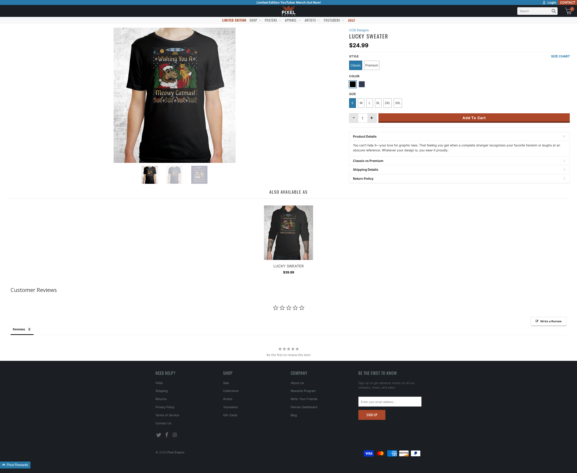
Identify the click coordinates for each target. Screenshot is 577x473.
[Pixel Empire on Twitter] (159, 435)
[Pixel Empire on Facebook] (167, 435)
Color (354, 76)
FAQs (159, 383)
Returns (161, 399)
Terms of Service (167, 415)
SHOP (254, 20)
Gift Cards (230, 415)
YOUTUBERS (332, 20)
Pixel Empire (175, 452)
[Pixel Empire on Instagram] (175, 435)
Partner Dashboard (304, 407)
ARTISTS (311, 20)
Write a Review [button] (551, 321)
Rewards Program (303, 391)
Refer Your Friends (304, 399)
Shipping (162, 391)
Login (551, 2)
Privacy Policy (165, 407)
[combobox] (537, 11)
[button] (15, 465)
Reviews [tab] (19, 329)
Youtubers (230, 407)
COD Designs (359, 30)
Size (352, 94)
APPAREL (291, 20)
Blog (294, 415)
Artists (227, 399)
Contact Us (163, 423)
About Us (297, 383)
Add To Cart (474, 118)
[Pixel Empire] (288, 11)
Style (354, 56)
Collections (231, 391)
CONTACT (567, 2)
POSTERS (271, 20)
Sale (226, 383)
